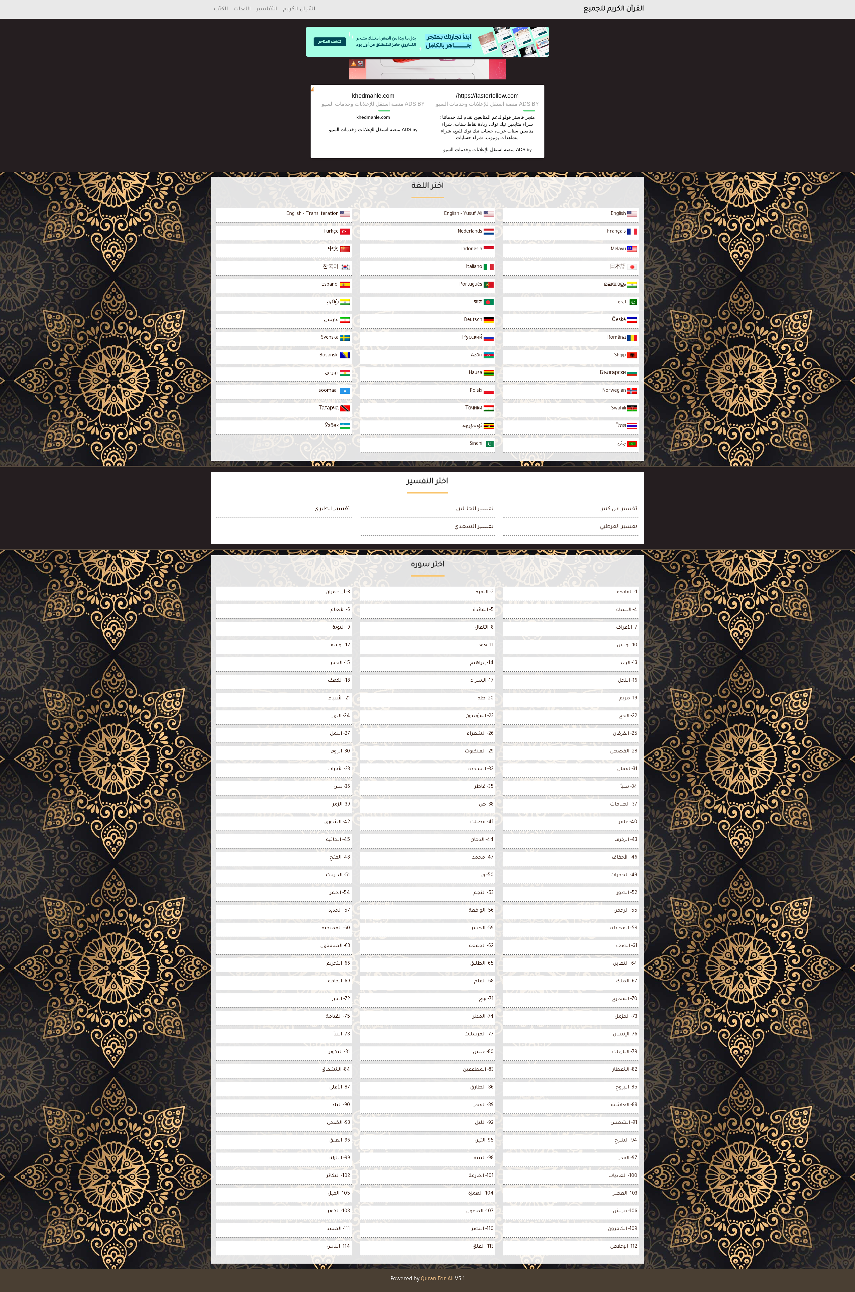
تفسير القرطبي (618, 527)
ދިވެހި (622, 444)
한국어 (331, 267)
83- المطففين (478, 1070)
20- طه (486, 698)
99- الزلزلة (339, 1158)
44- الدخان (482, 840)
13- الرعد (628, 663)
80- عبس (483, 1052)
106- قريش (625, 1211)
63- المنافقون (335, 946)
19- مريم (628, 698)
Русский (473, 338)
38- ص (486, 805)
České (619, 320)
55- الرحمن (625, 911)
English (619, 214)
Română (617, 338)
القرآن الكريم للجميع (613, 9)
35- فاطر (484, 787)
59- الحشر (482, 928)
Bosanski (329, 355)
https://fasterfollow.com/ (487, 95)
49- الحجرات (623, 875)
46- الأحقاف (624, 858)
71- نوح (486, 999)
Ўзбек (332, 426)
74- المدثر (483, 1017)
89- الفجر (484, 1105)
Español (330, 285)
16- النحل (627, 681)
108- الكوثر (338, 1211)
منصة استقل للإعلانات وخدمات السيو (479, 149)
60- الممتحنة (336, 928)
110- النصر (482, 1229)
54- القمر (340, 893)
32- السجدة (481, 769)
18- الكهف (339, 681)
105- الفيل (339, 1194)
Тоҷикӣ (474, 408)
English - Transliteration (313, 214)
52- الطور (627, 893)
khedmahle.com (373, 95)
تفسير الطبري (332, 509)
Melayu (619, 249)
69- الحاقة (339, 981)
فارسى (332, 320)
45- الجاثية (338, 840)
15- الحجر (340, 663)
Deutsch (474, 320)
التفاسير (267, 9)
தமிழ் (333, 302)
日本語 (618, 267)
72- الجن (341, 999)
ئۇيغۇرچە (473, 426)
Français (617, 232)
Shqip (620, 355)
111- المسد (338, 1229)
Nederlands (471, 232)
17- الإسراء (482, 681)
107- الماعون (480, 1211)
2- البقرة (485, 592)
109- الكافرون (622, 1229)
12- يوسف (339, 645)
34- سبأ (628, 787)
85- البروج (626, 1087)
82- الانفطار (624, 1070)
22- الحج (628, 716)
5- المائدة (483, 610)
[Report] (353, 63)
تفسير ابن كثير (619, 509)
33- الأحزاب (338, 769)
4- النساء (626, 610)
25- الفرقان (625, 734)
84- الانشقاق (336, 1070)
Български (613, 373)
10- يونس (627, 645)
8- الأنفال (484, 628)
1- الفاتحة (627, 592)
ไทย (622, 426)
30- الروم (340, 751)
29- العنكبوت (479, 751)
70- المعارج (624, 999)
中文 (334, 249)
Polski (477, 391)
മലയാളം (615, 285)
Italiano (475, 267)
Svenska (330, 338)
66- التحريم (338, 964)
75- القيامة (338, 1017)
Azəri (477, 355)
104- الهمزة (481, 1194)
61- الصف (626, 946)
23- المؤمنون (480, 716)
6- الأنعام (340, 610)
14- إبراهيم (482, 663)
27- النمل (340, 734)
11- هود (486, 645)
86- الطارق (482, 1087)
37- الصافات (623, 805)
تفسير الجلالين (475, 509)
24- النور (341, 716)
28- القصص (623, 751)
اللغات (242, 9)
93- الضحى (338, 1123)
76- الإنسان (625, 1034)
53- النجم (483, 893)
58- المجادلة (623, 928)
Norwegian (614, 391)
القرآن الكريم (299, 9)
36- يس (342, 787)
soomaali (329, 391)
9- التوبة (341, 628)
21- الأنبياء (339, 698)
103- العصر (625, 1194)
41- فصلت (482, 822)
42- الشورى (337, 822)
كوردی (332, 373)
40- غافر (628, 822)
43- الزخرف (625, 840)
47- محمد (483, 858)
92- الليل (484, 1123)
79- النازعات (624, 1052)
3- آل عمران (338, 592)
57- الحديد (339, 911)
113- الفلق (483, 1247)
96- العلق (339, 1141)
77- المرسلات (479, 1034)
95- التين (484, 1141)
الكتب (221, 9)
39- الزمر (341, 805)
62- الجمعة (481, 946)
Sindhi (477, 444)
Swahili (619, 408)
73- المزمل (626, 1017)
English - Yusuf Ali (464, 214)
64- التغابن (625, 964)
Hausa (476, 373)
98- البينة (484, 1158)
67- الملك (626, 981)
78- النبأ (341, 1034)
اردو (622, 302)
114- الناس (338, 1247)
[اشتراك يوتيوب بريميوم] (427, 69)
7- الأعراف (626, 628)
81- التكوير (339, 1052)
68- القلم (484, 981)
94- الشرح (626, 1141)
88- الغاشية (624, 1105)
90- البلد (341, 1105)
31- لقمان (627, 769)
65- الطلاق (482, 964)
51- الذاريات (338, 875)
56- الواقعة (481, 911)
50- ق (487, 875)
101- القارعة (481, 1176)
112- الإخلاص (623, 1247)
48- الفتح (340, 858)
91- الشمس (624, 1123)
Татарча (329, 408)
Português (471, 285)
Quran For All (437, 1279)
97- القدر (628, 1158)
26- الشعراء (480, 734)
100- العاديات (622, 1176)
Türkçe (331, 232)
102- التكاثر (338, 1176)
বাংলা (479, 302)
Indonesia (472, 249)
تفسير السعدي (474, 527)
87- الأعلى (339, 1087)
